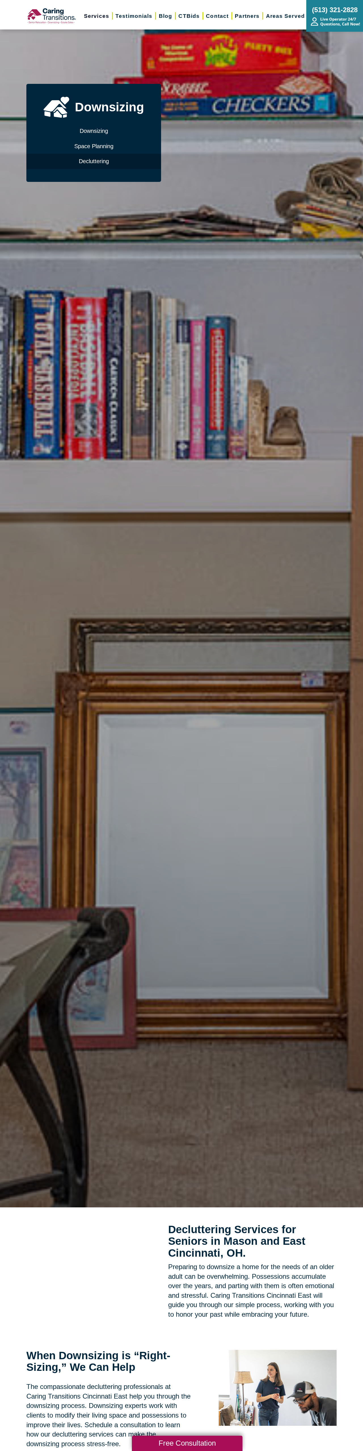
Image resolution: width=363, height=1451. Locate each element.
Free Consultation (187, 1443)
